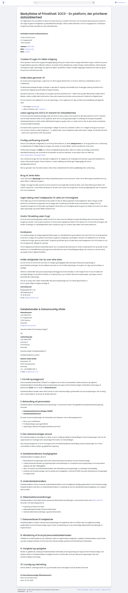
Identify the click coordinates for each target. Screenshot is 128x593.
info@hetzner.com (31, 372)
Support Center (106, 589)
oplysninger (35, 107)
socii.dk (27, 52)
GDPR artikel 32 (97, 500)
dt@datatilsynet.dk (31, 298)
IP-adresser (41, 109)
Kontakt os (98, 589)
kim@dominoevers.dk (28, 326)
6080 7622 (30, 47)
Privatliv (91, 589)
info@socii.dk (29, 49)
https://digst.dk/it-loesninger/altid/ (33, 155)
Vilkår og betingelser (83, 589)
